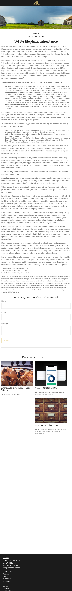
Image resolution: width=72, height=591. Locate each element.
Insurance (6, 581)
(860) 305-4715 (14, 560)
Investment (7, 579)
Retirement (7, 574)
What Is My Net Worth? (46, 388)
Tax (4, 584)
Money (5, 586)
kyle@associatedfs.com (11, 568)
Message (4, 324)
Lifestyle (6, 588)
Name (3, 301)
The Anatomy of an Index (46, 425)
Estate (5, 576)
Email (3, 312)
